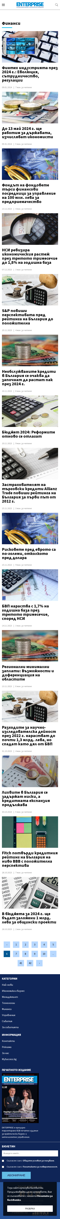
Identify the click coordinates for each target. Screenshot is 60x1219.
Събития (7, 1021)
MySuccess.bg (9, 1059)
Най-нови (7, 985)
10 (44, 954)
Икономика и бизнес (13, 991)
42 (30, 963)
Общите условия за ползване (38, 1160)
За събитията (10, 1027)
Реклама (6, 1047)
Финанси (7, 1009)
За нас (5, 1053)
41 (21, 963)
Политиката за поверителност (40, 1166)
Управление (8, 1015)
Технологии (8, 1003)
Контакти (8, 1041)
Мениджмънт (10, 997)
